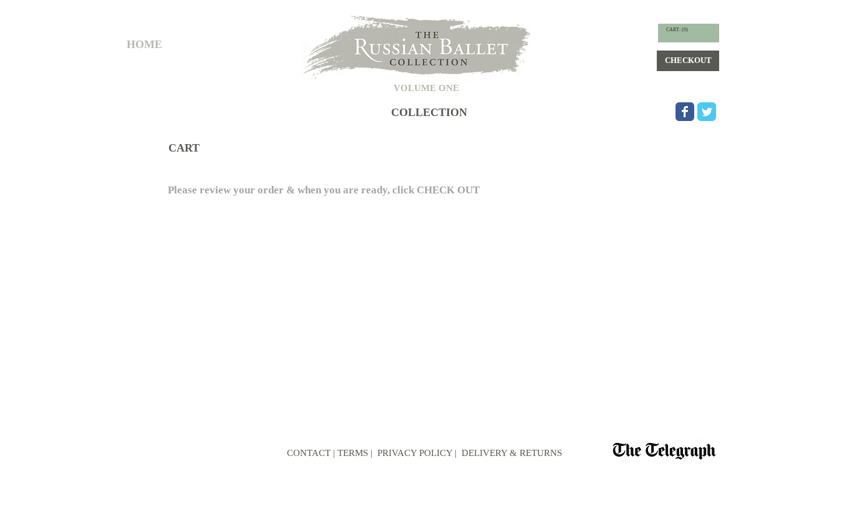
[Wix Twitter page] (706, 111)
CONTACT (309, 453)
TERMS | (354, 453)
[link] (677, 29)
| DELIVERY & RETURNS (508, 453)
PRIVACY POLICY (413, 453)
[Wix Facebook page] (684, 111)
